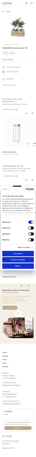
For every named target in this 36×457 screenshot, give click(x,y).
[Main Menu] (31, 3)
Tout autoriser (18, 253)
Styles (4, 359)
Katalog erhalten (8, 53)
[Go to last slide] (26, 113)
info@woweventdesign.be (11, 385)
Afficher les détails (23, 247)
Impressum (6, 443)
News (4, 363)
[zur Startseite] (7, 3)
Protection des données (10, 441)
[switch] (31, 228)
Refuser (18, 266)
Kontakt (5, 366)
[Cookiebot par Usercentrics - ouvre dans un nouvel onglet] (25, 189)
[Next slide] (32, 113)
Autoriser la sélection (18, 260)
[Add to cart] (27, 144)
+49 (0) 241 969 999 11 (11, 401)
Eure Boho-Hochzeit (9, 308)
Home (4, 352)
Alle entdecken (8, 109)
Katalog (5, 356)
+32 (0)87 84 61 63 (9, 382)
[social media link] (3, 436)
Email (6, 414)
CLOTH (11, 448)
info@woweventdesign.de (11, 404)
